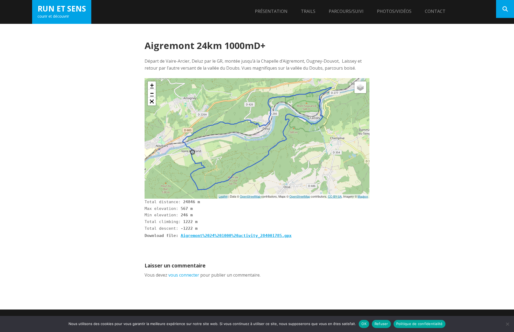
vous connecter (183, 275)
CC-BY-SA (335, 196)
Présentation (271, 11)
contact (435, 11)
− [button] (152, 93)
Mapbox (363, 196)
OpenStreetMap (250, 196)
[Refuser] (507, 324)
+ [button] (152, 85)
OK (363, 324)
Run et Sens (61, 8)
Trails (308, 11)
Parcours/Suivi (346, 11)
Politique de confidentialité (419, 324)
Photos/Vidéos (394, 11)
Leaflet (223, 196)
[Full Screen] (152, 101)
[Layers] (360, 87)
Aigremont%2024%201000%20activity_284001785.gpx (236, 235)
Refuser (381, 324)
